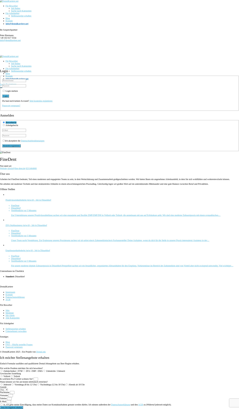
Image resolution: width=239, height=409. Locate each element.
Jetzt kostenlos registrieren (41, 101)
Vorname (4, 395)
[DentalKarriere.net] (9, 1)
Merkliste (10, 313)
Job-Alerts (10, 315)
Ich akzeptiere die (24, 141)
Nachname (5, 392)
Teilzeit (17, 376)
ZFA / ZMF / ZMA (34, 371)
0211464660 (31, 168)
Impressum (10, 292)
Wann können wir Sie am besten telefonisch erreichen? (24, 382)
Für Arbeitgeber (12, 13)
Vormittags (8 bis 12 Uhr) (26, 384)
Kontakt (9, 21)
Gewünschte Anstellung (10, 373)
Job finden (15, 8)
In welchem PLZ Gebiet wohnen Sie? (17, 379)
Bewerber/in (11, 122)
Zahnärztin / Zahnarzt (55, 371)
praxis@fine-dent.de (16, 168)
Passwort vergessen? (11, 105)
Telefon (3, 398)
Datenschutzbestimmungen (32, 141)
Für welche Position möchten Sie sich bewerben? (21, 368)
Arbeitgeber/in (12, 125)
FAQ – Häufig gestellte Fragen (19, 344)
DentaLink (41, 352)
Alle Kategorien (13, 318)
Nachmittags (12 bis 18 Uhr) (52, 384)
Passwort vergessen (14, 347)
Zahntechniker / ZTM (12, 371)
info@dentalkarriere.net (10, 40)
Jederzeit (7, 384)
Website (3, 168)
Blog (8, 18)
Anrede (3, 387)
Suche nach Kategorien (21, 11)
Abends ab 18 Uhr (76, 384)
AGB (8, 299)
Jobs (7, 310)
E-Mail (3, 401)
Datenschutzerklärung (15, 297)
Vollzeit (6, 376)
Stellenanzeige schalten (21, 16)
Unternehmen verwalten (16, 331)
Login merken (12, 91)
